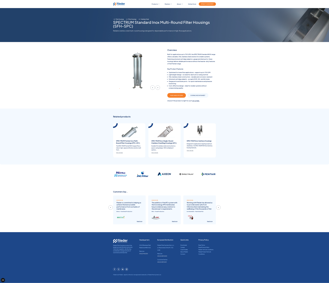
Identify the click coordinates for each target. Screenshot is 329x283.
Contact (182, 254)
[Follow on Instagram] (126, 269)
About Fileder (184, 252)
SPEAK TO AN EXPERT (207, 4)
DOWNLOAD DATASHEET (198, 95)
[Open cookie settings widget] (3, 280)
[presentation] (152, 87)
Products (155, 4)
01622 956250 (143, 253)
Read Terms (201, 245)
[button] (115, 88)
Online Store (192, 4)
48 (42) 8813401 (162, 262)
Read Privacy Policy (203, 247)
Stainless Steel (145, 19)
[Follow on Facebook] (114, 269)
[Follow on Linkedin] (122, 269)
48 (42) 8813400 (162, 256)
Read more (139, 221)
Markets (167, 4)
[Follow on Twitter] (118, 269)
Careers (182, 247)
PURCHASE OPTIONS (176, 95)
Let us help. (196, 101)
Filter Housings (120, 19)
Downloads (183, 245)
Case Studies (184, 249)
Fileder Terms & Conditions (205, 249)
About (179, 4)
